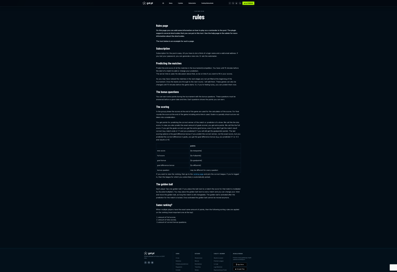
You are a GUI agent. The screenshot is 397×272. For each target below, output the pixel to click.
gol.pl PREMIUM (248, 3)
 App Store (240, 264)
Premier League (219, 261)
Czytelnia (180, 3)
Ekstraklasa (198, 264)
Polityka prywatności (182, 264)
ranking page (198, 174)
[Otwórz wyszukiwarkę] (240, 3)
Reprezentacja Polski (220, 270)
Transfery (198, 267)
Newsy (170, 3)
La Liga (216, 264)
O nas (177, 258)
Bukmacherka (192, 3)
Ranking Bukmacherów (207, 3)
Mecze (197, 261)
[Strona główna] (163, 3)
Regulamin (179, 267)
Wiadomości (198, 258)
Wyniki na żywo (218, 258)
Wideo (197, 270)
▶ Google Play (240, 269)
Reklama (178, 261)
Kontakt (178, 270)
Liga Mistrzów (218, 267)
